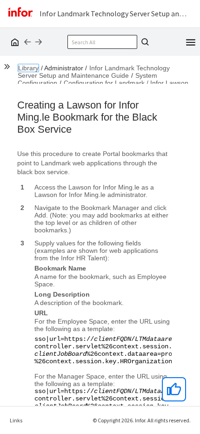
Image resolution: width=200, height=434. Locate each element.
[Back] (27, 42)
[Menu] (190, 41)
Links (16, 420)
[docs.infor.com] (13, 42)
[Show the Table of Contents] (8, 68)
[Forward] (38, 42)
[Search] (143, 42)
